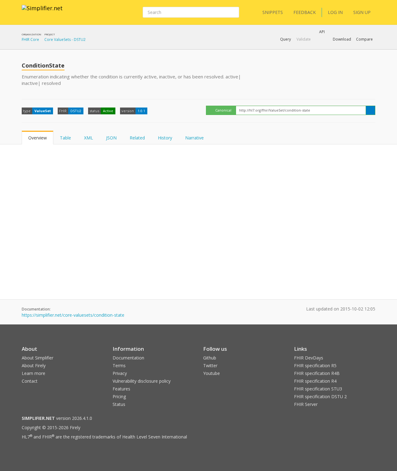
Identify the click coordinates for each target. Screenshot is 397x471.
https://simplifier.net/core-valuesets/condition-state (73, 315)
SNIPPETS (272, 12)
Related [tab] (137, 138)
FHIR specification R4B (317, 373)
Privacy (120, 373)
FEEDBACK (304, 12)
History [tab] (165, 138)
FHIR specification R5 (315, 365)
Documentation (128, 358)
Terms (119, 365)
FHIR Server (306, 404)
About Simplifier (37, 358)
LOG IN (335, 12)
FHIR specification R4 (315, 381)
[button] (285, 39)
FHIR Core (30, 39)
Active (108, 110)
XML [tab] (88, 138)
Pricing (119, 396)
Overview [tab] (37, 138)
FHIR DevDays (308, 358)
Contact (30, 381)
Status (119, 404)
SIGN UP (362, 12)
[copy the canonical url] (370, 110)
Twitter (210, 365)
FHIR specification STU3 (318, 389)
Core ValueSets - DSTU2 (65, 39)
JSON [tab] (111, 138)
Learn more (33, 373)
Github (209, 358)
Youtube (211, 373)
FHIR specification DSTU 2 (320, 396)
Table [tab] (65, 138)
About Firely (34, 365)
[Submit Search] (234, 12)
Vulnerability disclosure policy (142, 381)
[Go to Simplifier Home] (42, 12)
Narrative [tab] (194, 138)
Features (121, 389)
